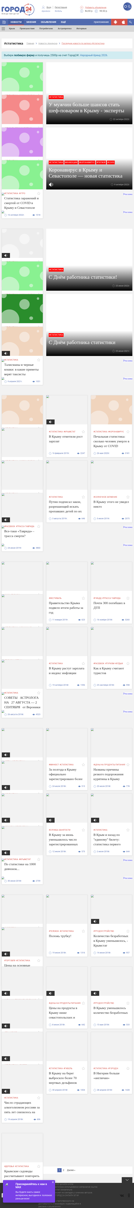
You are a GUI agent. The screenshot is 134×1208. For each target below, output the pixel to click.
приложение (101, 22)
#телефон (54, 931)
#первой (101, 162)
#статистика (56, 97)
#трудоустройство (103, 931)
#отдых (119, 663)
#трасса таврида (111, 598)
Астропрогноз (65, 28)
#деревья (9, 1166)
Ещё (63, 22)
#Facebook (98, 663)
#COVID (110, 162)
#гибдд (97, 598)
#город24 (113, 1068)
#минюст (54, 765)
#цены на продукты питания (109, 765)
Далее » (71, 1170)
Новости (16, 22)
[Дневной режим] (125, 6)
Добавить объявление (95, 7)
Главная (30, 43)
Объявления (48, 22)
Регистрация (61, 7)
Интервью (81, 28)
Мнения (31, 22)
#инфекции (71, 162)
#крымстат (69, 432)
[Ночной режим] (129, 6)
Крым (12, 28)
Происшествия (27, 28)
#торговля (9, 960)
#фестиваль (55, 598)
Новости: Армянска (47, 43)
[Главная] (4, 22)
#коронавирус (87, 162)
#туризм (109, 663)
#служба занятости (59, 830)
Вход (49, 7)
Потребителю (46, 28)
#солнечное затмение (105, 497)
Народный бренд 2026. (94, 55)
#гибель (68, 1068)
